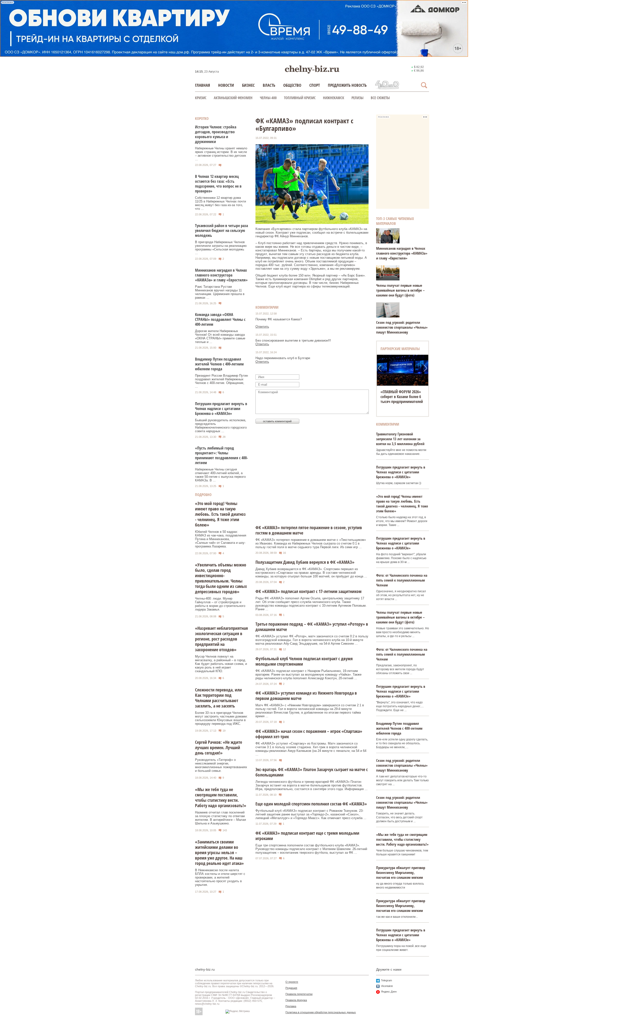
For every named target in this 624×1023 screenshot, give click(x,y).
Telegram (386, 980)
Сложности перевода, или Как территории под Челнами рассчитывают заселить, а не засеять (218, 698)
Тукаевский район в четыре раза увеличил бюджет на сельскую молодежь (221, 230)
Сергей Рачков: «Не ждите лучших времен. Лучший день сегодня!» (218, 747)
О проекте (291, 981)
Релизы (357, 97)
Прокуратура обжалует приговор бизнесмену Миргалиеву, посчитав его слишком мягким (400, 872)
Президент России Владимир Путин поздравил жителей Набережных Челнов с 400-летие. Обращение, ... (221, 381)
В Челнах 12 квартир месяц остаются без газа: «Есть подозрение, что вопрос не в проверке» (218, 184)
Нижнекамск (333, 97)
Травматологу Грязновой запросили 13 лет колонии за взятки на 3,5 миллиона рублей (400, 438)
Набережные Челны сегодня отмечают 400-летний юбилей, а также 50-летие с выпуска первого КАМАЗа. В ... (220, 475)
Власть (269, 85)
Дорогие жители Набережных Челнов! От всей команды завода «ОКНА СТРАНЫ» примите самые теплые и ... (220, 336)
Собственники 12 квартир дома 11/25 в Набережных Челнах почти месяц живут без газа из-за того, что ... (220, 203)
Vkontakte (387, 986)
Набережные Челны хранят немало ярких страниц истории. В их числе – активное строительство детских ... (221, 153)
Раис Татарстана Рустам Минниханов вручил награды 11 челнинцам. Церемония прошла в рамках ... (219, 292)
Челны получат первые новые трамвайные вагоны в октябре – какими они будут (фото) (400, 290)
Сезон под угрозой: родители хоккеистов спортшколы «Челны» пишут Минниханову (402, 327)
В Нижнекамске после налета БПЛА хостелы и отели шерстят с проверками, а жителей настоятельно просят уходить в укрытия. (220, 877)
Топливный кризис (300, 97)
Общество (292, 85)
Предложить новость (347, 85)
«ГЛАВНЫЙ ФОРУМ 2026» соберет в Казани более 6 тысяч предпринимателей (401, 396)
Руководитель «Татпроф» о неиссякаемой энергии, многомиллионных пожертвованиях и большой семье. (221, 765)
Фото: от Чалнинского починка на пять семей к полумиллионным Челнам (401, 580)
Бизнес (248, 85)
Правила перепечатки (298, 994)
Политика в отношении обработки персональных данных (320, 1012)
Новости (226, 85)
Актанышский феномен (233, 97)
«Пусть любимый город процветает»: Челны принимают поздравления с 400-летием (221, 455)
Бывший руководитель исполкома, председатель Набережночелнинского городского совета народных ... (221, 425)
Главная (202, 85)
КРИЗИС (200, 97)
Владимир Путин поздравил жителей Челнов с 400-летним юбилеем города (219, 364)
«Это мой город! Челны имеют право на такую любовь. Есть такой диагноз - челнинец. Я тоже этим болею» (220, 514)
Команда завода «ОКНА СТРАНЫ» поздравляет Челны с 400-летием (220, 319)
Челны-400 (268, 97)
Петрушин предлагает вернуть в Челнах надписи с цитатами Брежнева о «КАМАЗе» (221, 408)
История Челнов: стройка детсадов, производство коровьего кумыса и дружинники (215, 134)
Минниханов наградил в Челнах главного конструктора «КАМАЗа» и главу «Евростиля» (221, 275)
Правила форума (296, 1000)
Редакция (291, 987)
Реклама (290, 1006)
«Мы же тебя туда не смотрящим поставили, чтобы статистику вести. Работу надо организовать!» (220, 797)
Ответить (262, 326)
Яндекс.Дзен (389, 991)
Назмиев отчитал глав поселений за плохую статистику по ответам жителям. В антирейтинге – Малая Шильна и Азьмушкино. (220, 818)
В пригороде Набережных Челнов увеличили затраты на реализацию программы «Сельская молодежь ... (221, 247)
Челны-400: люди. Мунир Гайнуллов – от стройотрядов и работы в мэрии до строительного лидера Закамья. (220, 604)
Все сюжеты (380, 97)
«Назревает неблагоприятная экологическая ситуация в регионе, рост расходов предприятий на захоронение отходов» (221, 638)
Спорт (314, 85)
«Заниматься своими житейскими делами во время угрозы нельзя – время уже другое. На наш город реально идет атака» (219, 852)
